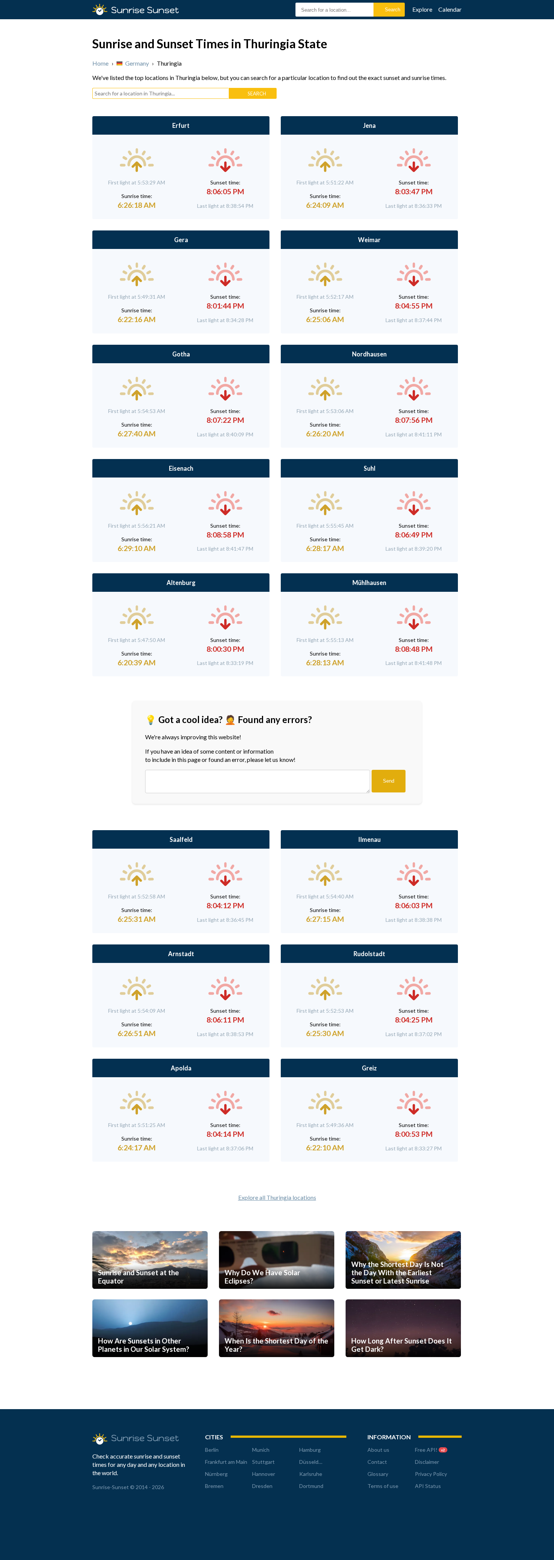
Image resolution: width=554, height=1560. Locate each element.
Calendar (450, 9)
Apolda (181, 1068)
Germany (137, 63)
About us (378, 1449)
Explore (422, 9)
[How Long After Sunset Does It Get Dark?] (403, 1364)
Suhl (369, 468)
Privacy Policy (431, 1474)
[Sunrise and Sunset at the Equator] (150, 1295)
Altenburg (181, 582)
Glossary (377, 1474)
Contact (377, 1462)
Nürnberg (216, 1474)
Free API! (430, 1449)
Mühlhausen (369, 582)
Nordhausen (369, 354)
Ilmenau (369, 839)
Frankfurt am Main (226, 1462)
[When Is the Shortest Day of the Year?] (276, 1364)
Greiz (369, 1068)
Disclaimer (427, 1462)
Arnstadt (181, 953)
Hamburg (310, 1449)
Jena (369, 125)
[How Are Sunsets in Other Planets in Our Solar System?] (150, 1364)
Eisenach (181, 468)
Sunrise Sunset (145, 10)
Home (100, 63)
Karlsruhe (310, 1474)
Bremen (214, 1486)
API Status (428, 1486)
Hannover (263, 1474)
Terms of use (382, 1486)
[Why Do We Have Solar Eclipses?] (276, 1295)
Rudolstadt (369, 953)
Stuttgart (263, 1462)
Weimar (369, 239)
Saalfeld (181, 839)
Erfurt (181, 125)
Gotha (181, 354)
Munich (260, 1449)
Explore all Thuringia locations (277, 1197)
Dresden (262, 1486)
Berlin (212, 1449)
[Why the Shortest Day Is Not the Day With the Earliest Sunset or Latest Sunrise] (403, 1295)
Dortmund (311, 1486)
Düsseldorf (312, 1462)
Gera (181, 239)
